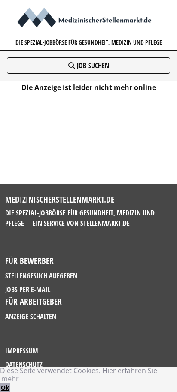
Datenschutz (24, 364)
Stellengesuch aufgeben (41, 276)
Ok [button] (5, 387)
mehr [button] (10, 378)
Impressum (21, 351)
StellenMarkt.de (105, 223)
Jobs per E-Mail (27, 289)
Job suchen (92, 65)
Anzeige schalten (30, 316)
